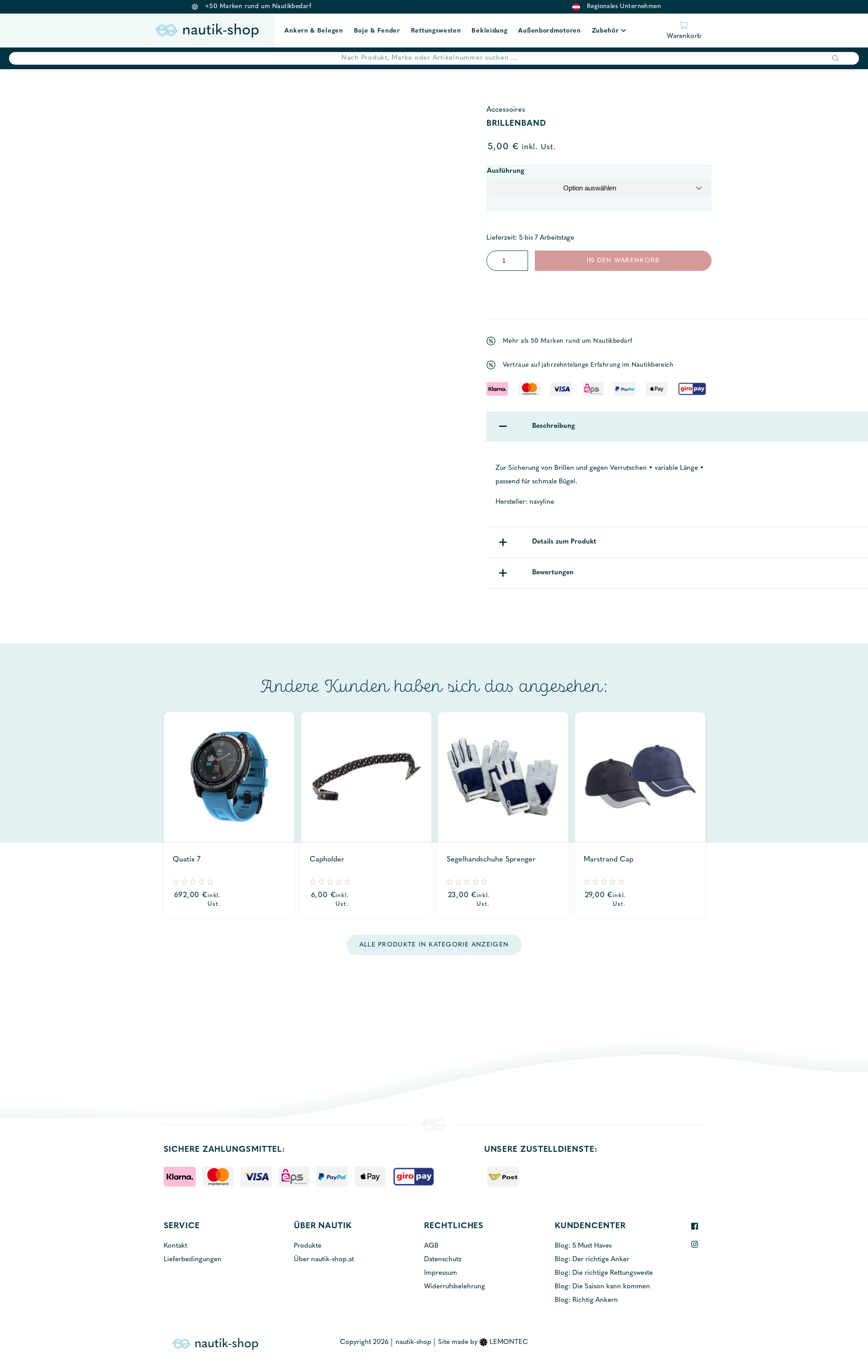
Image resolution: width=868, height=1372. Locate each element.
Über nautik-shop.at (324, 1259)
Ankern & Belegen (313, 31)
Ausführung (505, 171)
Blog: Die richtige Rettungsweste (604, 1273)
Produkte (307, 1246)
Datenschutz (443, 1259)
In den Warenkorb (623, 260)
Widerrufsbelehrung (454, 1286)
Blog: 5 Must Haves (583, 1246)
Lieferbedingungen (193, 1259)
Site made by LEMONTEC (483, 1342)
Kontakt (175, 1246)
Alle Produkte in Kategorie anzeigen (434, 944)
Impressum (440, 1273)
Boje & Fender (377, 31)
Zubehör (605, 31)
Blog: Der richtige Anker (592, 1259)
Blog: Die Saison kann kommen (602, 1286)
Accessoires (505, 110)
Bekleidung (489, 31)
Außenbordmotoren (549, 31)
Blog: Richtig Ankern (586, 1300)
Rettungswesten (436, 31)
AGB (431, 1246)
